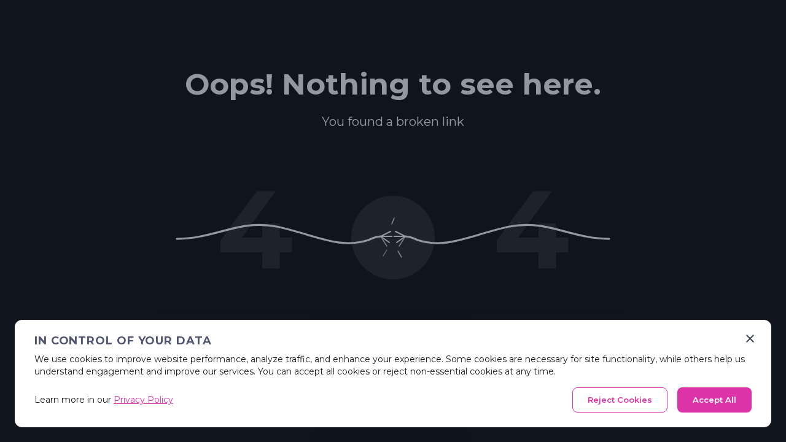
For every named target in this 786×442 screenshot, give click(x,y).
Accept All (714, 400)
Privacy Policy (143, 399)
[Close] (750, 338)
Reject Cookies (620, 400)
